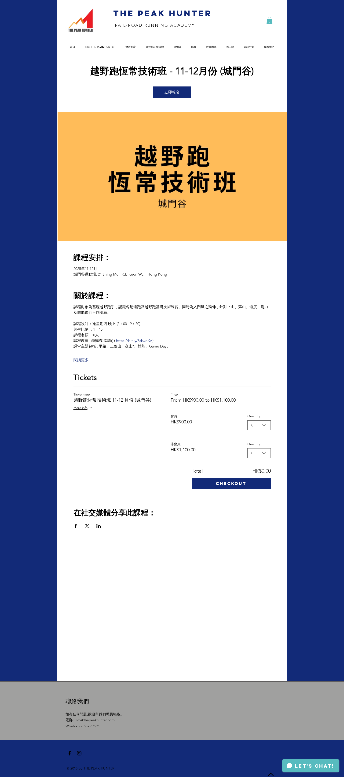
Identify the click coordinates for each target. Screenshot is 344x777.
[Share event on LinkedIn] (98, 526)
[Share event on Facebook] (75, 526)
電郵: (70, 720)
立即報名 (172, 92)
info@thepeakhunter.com (95, 720)
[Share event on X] (87, 526)
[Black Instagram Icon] (79, 753)
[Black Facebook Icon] (70, 753)
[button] (269, 20)
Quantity (253, 416)
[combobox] (259, 425)
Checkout (231, 483)
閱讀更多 (80, 360)
